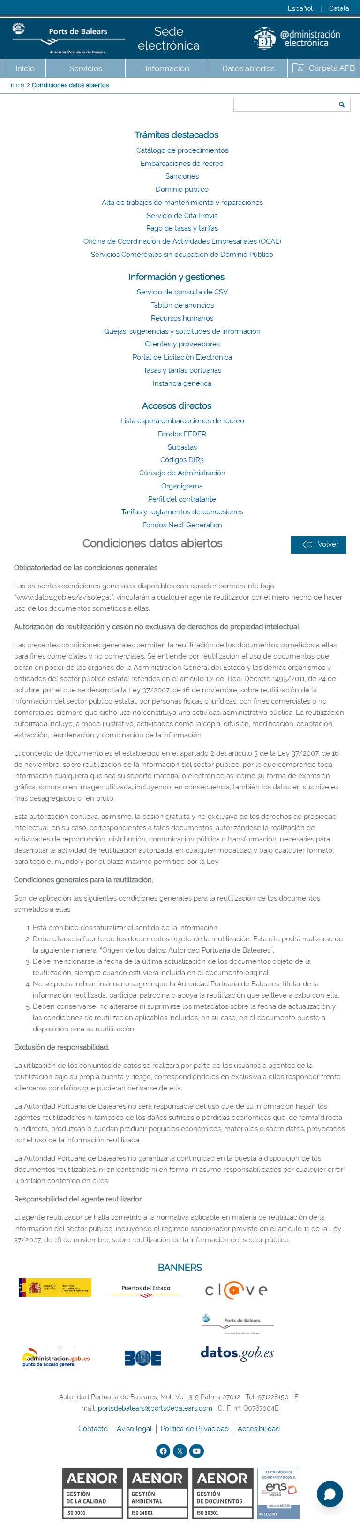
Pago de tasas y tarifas (182, 228)
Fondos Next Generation (182, 525)
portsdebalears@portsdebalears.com (155, 1408)
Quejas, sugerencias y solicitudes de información (182, 331)
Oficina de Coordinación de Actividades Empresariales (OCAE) (182, 241)
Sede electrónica (169, 38)
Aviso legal (135, 1429)
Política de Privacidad (196, 1429)
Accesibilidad (260, 1429)
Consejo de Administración (182, 473)
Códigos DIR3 (182, 460)
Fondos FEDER (182, 434)
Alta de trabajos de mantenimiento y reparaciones (182, 202)
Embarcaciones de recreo (182, 163)
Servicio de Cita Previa (182, 215)
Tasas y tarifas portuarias (182, 370)
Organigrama (182, 486)
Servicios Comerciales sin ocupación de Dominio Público (182, 254)
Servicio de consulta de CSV (182, 292)
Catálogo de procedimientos (182, 150)
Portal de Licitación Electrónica (182, 357)
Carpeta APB (332, 68)
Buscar (230, 87)
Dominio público (182, 189)
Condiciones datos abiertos (70, 85)
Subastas (182, 447)
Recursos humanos (182, 318)
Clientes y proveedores (182, 344)
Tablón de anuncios (182, 305)
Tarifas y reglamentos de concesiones (182, 512)
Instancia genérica (182, 383)
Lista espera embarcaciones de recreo (182, 421)
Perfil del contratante (182, 499)
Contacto (94, 1429)
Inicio (25, 68)
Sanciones (182, 176)
